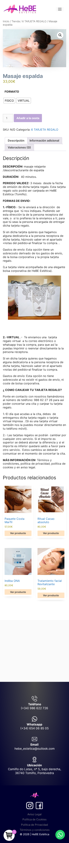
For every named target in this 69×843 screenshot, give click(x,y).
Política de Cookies (34, 819)
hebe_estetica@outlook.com (35, 748)
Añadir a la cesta (27, 118)
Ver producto (18, 533)
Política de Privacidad (34, 824)
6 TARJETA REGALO (34, 21)
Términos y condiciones (35, 830)
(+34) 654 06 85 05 (34, 728)
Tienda (16, 21)
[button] (60, 35)
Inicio (6, 21)
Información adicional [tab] (44, 140)
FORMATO (12, 91)
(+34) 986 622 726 (34, 708)
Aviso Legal (34, 814)
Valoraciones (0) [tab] (19, 147)
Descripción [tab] (16, 140)
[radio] (9, 100)
